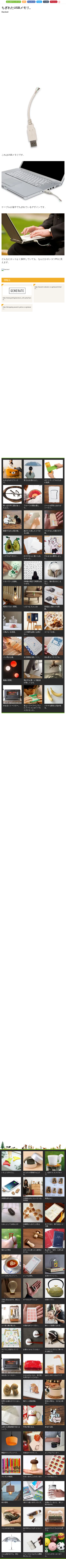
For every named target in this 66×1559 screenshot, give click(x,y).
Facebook (31, 2)
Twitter (39, 2)
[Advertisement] (33, 49)
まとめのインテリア (13, 2)
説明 (24, 2)
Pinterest (53, 2)
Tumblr (46, 2)
